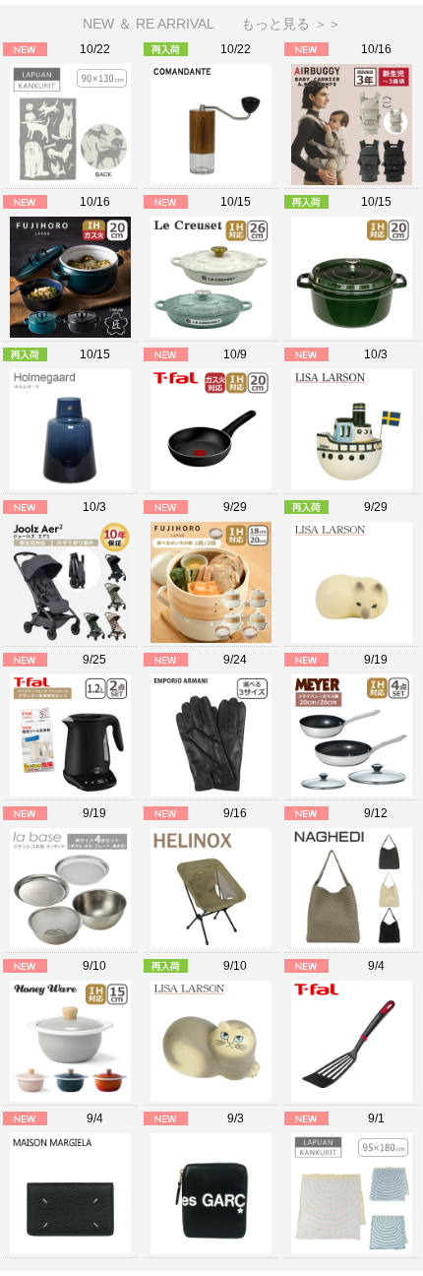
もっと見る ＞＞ (291, 24)
